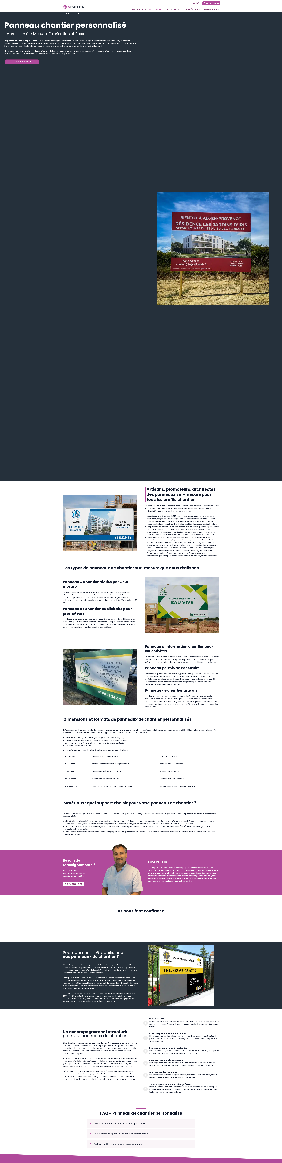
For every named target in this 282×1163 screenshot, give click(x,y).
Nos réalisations (193, 9)
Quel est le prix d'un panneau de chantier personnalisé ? (121, 1123)
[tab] (141, 1123)
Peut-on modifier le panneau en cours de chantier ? (119, 1144)
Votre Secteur (155, 9)
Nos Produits (138, 9)
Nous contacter (211, 9)
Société (195, 3)
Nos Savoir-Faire (174, 9)
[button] (211, 3)
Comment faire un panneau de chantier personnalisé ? (121, 1133)
